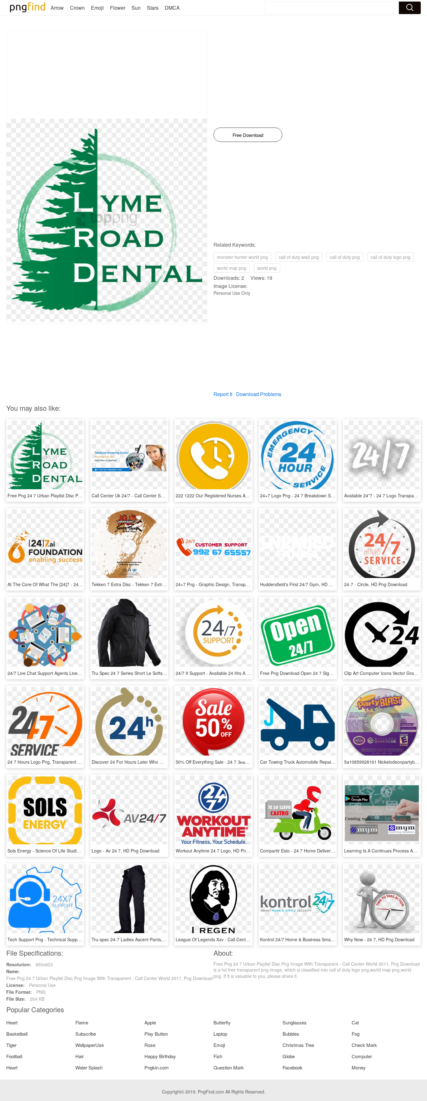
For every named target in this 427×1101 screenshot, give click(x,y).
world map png (231, 268)
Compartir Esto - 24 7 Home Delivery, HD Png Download (315, 850)
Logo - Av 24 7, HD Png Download (125, 850)
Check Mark (364, 1045)
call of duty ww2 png (299, 257)
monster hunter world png (242, 257)
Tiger (11, 1045)
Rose (149, 1045)
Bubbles (291, 1033)
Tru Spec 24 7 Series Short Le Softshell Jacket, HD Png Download (157, 673)
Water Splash (89, 1067)
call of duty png (345, 257)
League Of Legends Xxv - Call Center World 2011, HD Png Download (244, 939)
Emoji (97, 7)
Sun (136, 7)
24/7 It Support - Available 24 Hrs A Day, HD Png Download (234, 673)
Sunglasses (295, 1022)
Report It (223, 394)
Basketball (17, 1033)
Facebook (293, 1067)
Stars (152, 7)
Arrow (57, 7)
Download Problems (258, 394)
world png (267, 268)
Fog (355, 1033)
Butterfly (222, 1022)
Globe (289, 1056)
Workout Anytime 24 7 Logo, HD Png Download (222, 850)
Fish (218, 1056)
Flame (81, 1022)
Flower (117, 7)
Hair (79, 1056)
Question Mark (229, 1067)
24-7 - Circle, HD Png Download (375, 584)
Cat (355, 1022)
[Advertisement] (107, 74)
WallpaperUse (89, 1045)
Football (14, 1056)
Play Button (156, 1033)
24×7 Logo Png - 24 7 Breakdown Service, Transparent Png (319, 495)
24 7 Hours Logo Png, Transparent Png (46, 762)
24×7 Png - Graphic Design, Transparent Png (220, 584)
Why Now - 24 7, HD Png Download (379, 939)
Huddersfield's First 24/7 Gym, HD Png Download (309, 584)
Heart (12, 1022)
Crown (77, 7)
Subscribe (85, 1033)
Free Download (248, 135)
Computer (362, 1056)
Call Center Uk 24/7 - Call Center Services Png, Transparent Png (155, 495)
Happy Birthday (160, 1056)
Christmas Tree (298, 1045)
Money (359, 1067)
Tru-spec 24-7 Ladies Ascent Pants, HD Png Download (146, 939)
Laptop (220, 1033)
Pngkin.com (156, 1067)
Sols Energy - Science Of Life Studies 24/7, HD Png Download (69, 850)
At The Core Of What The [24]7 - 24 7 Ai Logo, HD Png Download (72, 584)
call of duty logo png (390, 257)
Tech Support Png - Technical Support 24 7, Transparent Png (68, 939)
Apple (150, 1022)
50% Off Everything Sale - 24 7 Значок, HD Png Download (233, 762)
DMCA (172, 7)
